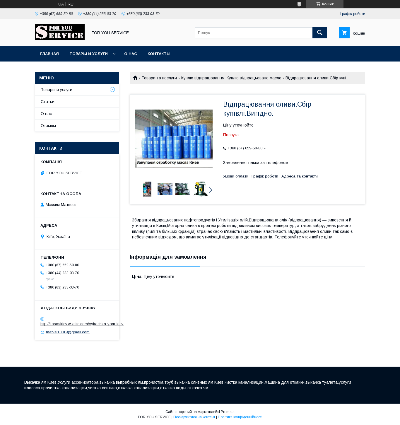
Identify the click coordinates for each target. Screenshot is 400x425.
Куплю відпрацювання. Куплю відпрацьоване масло (231, 78)
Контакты (159, 54)
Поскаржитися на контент (194, 417)
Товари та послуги (159, 78)
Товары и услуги (88, 54)
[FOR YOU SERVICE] (60, 38)
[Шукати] (319, 32)
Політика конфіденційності (240, 417)
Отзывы (48, 125)
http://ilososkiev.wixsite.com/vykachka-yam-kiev (82, 323)
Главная (49, 54)
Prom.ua (228, 412)
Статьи (47, 101)
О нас (130, 54)
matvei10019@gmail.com (68, 332)
